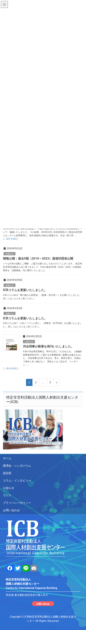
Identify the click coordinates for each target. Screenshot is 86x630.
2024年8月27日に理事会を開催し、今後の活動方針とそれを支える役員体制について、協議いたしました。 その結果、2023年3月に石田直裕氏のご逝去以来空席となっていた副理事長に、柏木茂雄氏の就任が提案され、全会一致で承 (42, 232)
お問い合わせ (11, 510)
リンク (7, 495)
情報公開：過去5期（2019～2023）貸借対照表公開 (38, 258)
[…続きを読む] (10, 238)
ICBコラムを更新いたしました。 (25, 290)
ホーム (7, 458)
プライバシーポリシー (17, 502)
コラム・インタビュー (17, 480)
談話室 (7, 473)
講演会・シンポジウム (17, 465)
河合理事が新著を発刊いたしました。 (48, 346)
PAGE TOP (80, 607)
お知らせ (10, 254)
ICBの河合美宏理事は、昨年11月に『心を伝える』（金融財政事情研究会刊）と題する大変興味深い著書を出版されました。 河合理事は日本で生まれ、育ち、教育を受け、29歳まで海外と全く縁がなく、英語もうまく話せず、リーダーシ (52, 358)
